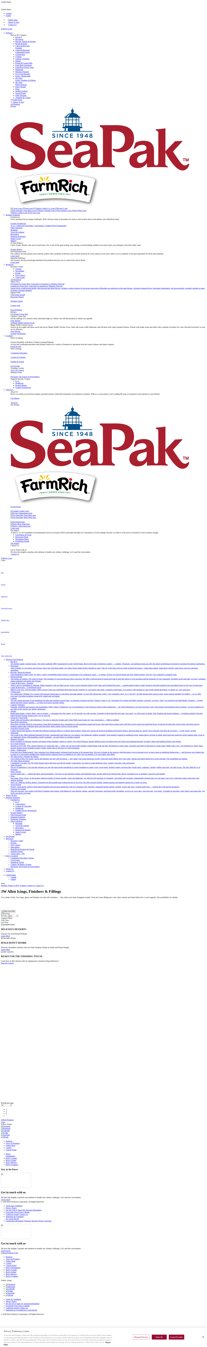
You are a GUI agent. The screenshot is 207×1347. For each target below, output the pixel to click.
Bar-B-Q (18, 37)
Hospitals (14, 230)
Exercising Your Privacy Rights (17, 1212)
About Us (9, 390)
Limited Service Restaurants (26, 811)
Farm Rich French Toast (24, 67)
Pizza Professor (16, 310)
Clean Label (20, 277)
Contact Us (12, 25)
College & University (23, 806)
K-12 (17, 381)
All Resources (16, 280)
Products (9, 33)
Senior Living (16, 239)
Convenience (20, 804)
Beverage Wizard (17, 297)
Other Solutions (16, 228)
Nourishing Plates (22, 539)
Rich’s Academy (12, 856)
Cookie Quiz (15, 306)
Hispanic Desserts (22, 72)
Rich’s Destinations (10, 1155)
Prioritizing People (22, 541)
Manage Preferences (141, 1337)
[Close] (203, 1337)
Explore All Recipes (18, 334)
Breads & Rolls (21, 44)
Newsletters (19, 271)
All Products (15, 104)
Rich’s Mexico (11, 1163)
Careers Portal (11, 1150)
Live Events (15, 366)
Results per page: (7, 1103)
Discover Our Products (14, 659)
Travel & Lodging (17, 232)
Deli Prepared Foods (18, 815)
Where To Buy (13, 22)
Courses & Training (18, 357)
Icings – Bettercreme (107, 752)
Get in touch (5, 1200)
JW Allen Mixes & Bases (73, 762)
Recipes (14, 843)
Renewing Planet (21, 537)
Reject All (159, 1337)
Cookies (18, 57)
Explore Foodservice (18, 224)
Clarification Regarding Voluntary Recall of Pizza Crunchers (29, 1221)
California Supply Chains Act (17, 1214)
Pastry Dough (20, 87)
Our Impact (15, 543)
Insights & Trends (17, 362)
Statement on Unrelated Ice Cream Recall (14, 1218)
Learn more (15, 256)
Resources (10, 265)
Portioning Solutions (18, 819)
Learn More (5, 936)
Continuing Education (19, 353)
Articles (18, 269)
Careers (9, 1148)
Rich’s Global (11, 1160)
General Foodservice (23, 388)
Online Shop (13, 20)
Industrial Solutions (18, 817)
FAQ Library (20, 275)
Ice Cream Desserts (22, 74)
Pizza (17, 89)
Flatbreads (19, 70)
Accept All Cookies (176, 1337)
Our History (15, 398)
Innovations (15, 847)
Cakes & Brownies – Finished (107, 684)
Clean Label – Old (18, 854)
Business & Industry (18, 236)
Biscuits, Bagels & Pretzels (25, 42)
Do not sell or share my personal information (22, 1304)
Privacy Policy (11, 1208)
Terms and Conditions (14, 1206)
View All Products (13, 1143)
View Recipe (15, 321)
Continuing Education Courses (22, 858)
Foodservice (15, 800)
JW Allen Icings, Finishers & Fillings (99, 758)
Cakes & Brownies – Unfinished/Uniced (100, 689)
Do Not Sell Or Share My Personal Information (24, 1210)
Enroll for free (16, 347)
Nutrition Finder (17, 301)
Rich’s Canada (11, 1158)
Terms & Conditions (13, 1299)
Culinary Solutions (22, 59)
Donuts (18, 61)
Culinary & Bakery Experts (21, 864)
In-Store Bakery (17, 813)
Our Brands (10, 836)
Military (14, 241)
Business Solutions (13, 215)
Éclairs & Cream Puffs (23, 63)
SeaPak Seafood (21, 91)
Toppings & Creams (23, 98)
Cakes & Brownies (22, 47)
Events (17, 273)
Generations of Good (23, 535)
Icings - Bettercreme (23, 76)
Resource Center (17, 841)
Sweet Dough (20, 93)
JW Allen (25, 79)
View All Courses (17, 370)
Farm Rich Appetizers (23, 65)
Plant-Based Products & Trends (22, 849)
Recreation (15, 234)
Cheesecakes (20, 54)
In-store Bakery (16, 249)
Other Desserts (20, 95)
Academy (9, 336)
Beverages (19, 39)
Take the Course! (7, 963)
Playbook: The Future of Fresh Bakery (25, 377)
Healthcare (19, 383)
